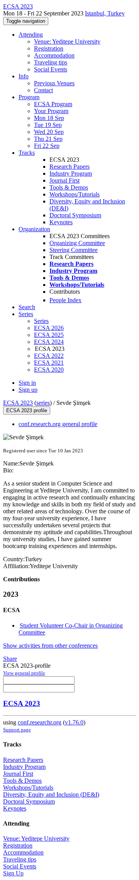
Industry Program (70, 173)
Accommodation (54, 55)
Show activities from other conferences (50, 645)
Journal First (64, 180)
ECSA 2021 (49, 362)
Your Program (51, 111)
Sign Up (13, 873)
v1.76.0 (74, 722)
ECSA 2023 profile (26, 410)
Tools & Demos (68, 187)
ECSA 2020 (49, 369)
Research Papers (69, 166)
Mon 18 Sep (49, 118)
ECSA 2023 (18, 402)
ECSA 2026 (49, 328)
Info (24, 76)
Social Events (50, 69)
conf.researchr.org (39, 722)
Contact (43, 90)
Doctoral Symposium (75, 215)
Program (29, 97)
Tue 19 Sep (48, 125)
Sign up (28, 389)
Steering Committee (73, 250)
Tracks (27, 152)
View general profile (24, 673)
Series (41, 321)
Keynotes (61, 222)
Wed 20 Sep (49, 132)
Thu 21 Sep (48, 138)
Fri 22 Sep (46, 145)
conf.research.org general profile (58, 424)
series (43, 402)
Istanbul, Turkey (105, 13)
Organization (34, 229)
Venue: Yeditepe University (67, 41)
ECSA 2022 (49, 355)
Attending (31, 34)
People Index (65, 300)
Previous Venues (54, 83)
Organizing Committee (77, 243)
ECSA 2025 (49, 335)
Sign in (27, 382)
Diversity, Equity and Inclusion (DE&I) (51, 794)
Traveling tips (50, 62)
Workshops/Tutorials (74, 194)
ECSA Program (53, 104)
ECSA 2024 (49, 341)
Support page (17, 730)
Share (10, 658)
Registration (48, 48)
